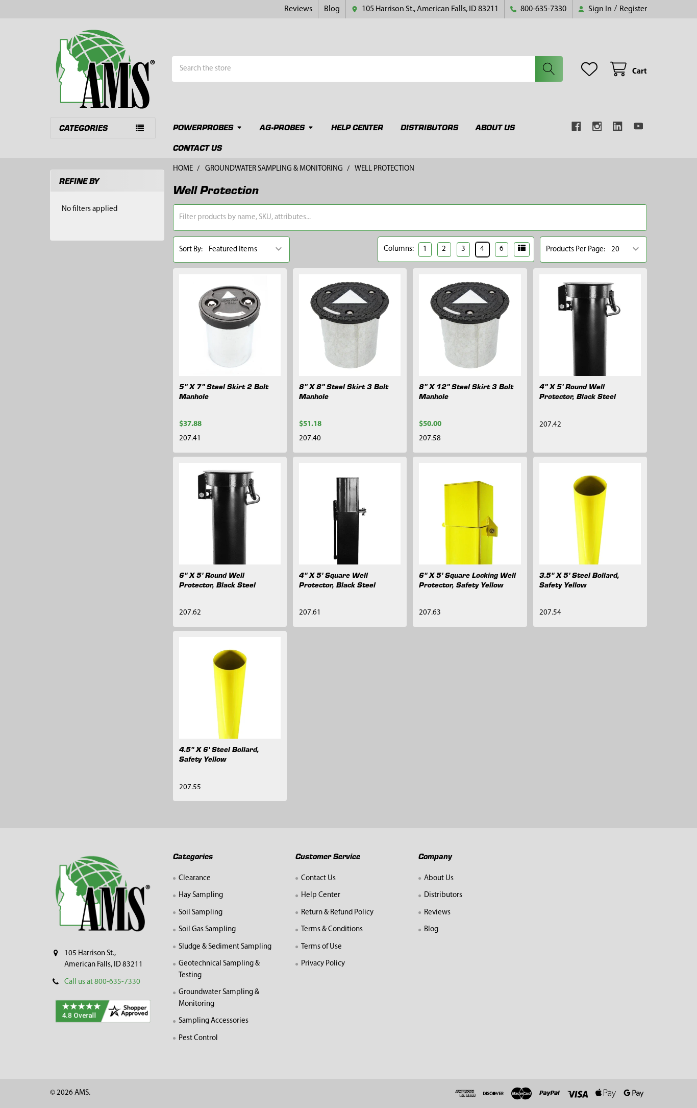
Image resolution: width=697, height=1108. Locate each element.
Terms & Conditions (332, 929)
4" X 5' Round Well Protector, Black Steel (577, 391)
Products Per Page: (575, 249)
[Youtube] (639, 126)
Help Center (357, 127)
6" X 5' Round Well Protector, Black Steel (217, 580)
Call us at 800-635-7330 (102, 982)
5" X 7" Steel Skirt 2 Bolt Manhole (223, 391)
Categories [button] (83, 127)
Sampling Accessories (213, 1021)
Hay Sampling (201, 895)
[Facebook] (576, 126)
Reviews (298, 9)
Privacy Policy (323, 964)
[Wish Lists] (591, 69)
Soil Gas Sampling (207, 929)
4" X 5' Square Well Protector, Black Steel (337, 580)
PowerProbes (203, 127)
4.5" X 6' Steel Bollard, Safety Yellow (219, 754)
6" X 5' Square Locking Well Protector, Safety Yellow (467, 580)
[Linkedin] (618, 126)
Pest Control (198, 1038)
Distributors (429, 127)
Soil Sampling (200, 912)
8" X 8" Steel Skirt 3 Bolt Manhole (343, 391)
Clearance (195, 878)
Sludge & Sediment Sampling (225, 947)
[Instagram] (597, 126)
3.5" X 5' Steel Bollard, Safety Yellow (579, 580)
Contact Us (197, 147)
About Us (495, 127)
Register (633, 9)
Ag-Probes (282, 127)
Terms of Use (321, 947)
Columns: (399, 249)
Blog (332, 9)
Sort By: (191, 249)
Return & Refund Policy (337, 912)
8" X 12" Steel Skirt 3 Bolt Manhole (466, 391)
